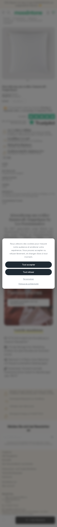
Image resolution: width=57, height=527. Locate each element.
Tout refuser (28, 272)
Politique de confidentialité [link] (29, 284)
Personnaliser (28, 279)
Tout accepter (28, 264)
